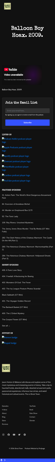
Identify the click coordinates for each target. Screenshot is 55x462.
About (4, 413)
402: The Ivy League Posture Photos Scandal (21, 289)
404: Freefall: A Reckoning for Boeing (18, 276)
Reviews (5, 424)
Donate (32, 421)
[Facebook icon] (8, 435)
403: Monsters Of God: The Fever (16, 282)
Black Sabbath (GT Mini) (12, 295)
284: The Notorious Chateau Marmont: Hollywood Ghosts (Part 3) (26, 257)
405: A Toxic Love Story (12, 270)
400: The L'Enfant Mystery (13, 313)
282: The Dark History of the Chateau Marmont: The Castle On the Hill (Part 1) (27, 239)
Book (31, 410)
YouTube (33, 406)
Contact (32, 417)
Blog (3, 417)
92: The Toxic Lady (10, 216)
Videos (4, 410)
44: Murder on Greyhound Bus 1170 (17, 210)
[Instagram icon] (3, 435)
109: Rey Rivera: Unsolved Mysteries (17, 222)
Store (4, 421)
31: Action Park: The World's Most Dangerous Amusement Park (26, 196)
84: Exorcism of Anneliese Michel (16, 204)
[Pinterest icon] (24, 435)
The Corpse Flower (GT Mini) (14, 319)
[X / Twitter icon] (19, 435)
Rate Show (33, 413)
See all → (6, 326)
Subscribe (28, 122)
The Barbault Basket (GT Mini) (15, 307)
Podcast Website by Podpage (35, 448)
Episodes (5, 406)
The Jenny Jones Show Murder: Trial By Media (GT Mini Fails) (25, 230)
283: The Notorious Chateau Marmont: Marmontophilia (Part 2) (27, 248)
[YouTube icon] (14, 435)
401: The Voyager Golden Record (16, 301)
